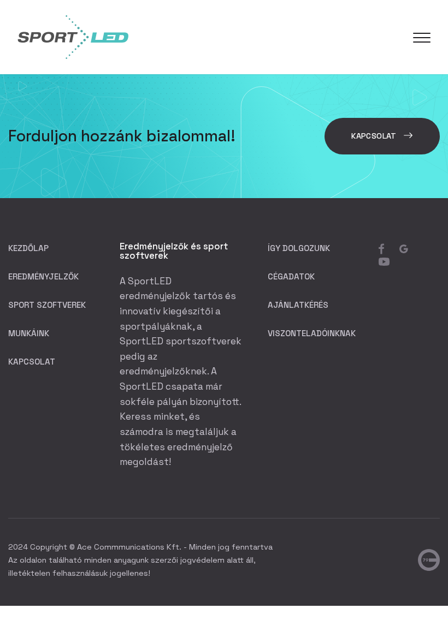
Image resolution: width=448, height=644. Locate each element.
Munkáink (28, 333)
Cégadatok (291, 276)
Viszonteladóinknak (312, 333)
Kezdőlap (28, 248)
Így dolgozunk (299, 248)
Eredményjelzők (43, 276)
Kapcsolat (375, 136)
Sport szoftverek (47, 305)
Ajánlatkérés (298, 305)
